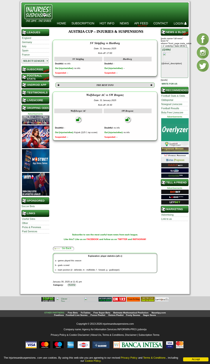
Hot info (107, 23)
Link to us (166, 219)
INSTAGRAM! (139, 239)
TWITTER (122, 239)
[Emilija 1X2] (119, 301)
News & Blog (176, 32)
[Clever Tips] (63, 301)
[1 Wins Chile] (36, 195)
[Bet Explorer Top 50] (105, 301)
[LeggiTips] (175, 172)
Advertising (167, 214)
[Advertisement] (131, 11)
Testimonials (37, 92)
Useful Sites (28, 219)
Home (61, 23)
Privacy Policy (129, 357)
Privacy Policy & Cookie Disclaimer (70, 335)
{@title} (166, 49)
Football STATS (34, 77)
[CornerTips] (175, 177)
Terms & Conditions (154, 357)
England (26, 38)
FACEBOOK (93, 239)
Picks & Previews (31, 227)
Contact (160, 23)
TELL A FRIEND (176, 182)
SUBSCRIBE (35, 69)
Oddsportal (167, 100)
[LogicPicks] (175, 199)
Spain (25, 50)
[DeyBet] (175, 193)
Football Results (170, 108)
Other (25, 223)
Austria (72, 285)
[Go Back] (57, 248)
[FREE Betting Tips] (91, 301)
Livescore (35, 100)
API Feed (141, 23)
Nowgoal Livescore (171, 104)
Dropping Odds (38, 108)
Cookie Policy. (93, 360)
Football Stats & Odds (173, 96)
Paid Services (29, 231)
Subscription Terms (149, 335)
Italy (24, 46)
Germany (27, 42)
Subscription (82, 23)
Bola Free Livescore (172, 112)
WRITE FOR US (169, 84)
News (124, 23)
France (26, 54)
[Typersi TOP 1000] (77, 301)
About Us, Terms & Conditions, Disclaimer (114, 335)
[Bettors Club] (162, 301)
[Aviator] (36, 148)
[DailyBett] (175, 167)
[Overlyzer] (175, 141)
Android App (36, 84)
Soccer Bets (28, 206)
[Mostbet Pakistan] (36, 171)
